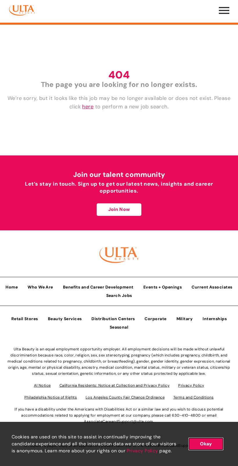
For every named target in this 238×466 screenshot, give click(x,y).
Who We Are (40, 287)
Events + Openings (162, 287)
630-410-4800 (186, 415)
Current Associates (212, 287)
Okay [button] (206, 444)
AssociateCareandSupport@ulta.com (118, 421)
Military (184, 318)
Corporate (155, 318)
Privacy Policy (142, 451)
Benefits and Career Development (98, 287)
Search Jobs (119, 295)
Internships (215, 318)
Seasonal (119, 327)
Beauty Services (65, 318)
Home (12, 287)
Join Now (119, 209)
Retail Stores (24, 318)
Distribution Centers (113, 318)
